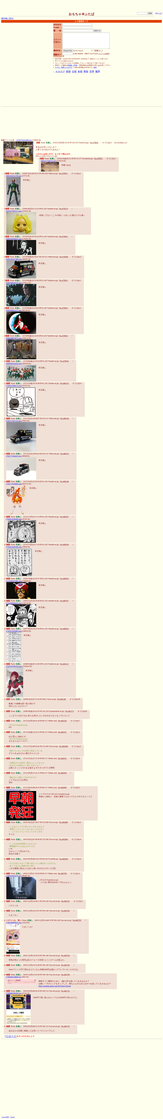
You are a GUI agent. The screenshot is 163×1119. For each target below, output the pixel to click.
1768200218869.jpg (13, 977)
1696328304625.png (14, 239)
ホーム (158, 13)
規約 (95, 67)
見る (56, 156)
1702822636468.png (14, 519)
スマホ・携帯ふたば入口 (63, 67)
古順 (74, 71)
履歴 (97, 71)
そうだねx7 (75, 721)
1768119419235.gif (13, 876)
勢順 (86, 71)
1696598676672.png (14, 338)
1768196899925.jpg (13, 923)
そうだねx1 (111, 158)
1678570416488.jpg (24, 140)
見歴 (91, 71)
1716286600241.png (14, 603)
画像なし (98, 51)
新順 (68, 71)
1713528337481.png (14, 581)
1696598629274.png (14, 283)
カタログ (60, 71)
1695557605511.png (13, 211)
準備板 (69, 65)
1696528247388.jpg (13, 259)
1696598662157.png (14, 310)
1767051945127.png (14, 790)
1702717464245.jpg (13, 456)
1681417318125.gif (48, 161)
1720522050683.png (14, 631)
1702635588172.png (14, 386)
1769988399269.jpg (13, 993)
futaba (13, 1117)
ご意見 (74, 65)
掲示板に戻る (7, 18)
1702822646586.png (14, 547)
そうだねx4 (76, 839)
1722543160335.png (14, 666)
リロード (11, 1036)
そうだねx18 (74, 699)
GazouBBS (5, 1117)
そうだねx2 (76, 173)
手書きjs (56, 42)
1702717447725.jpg (13, 421)
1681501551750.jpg (13, 176)
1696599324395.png (14, 363)
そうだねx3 (107, 143)
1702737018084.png (14, 484)
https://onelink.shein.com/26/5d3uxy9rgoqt (55, 986)
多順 (80, 71)
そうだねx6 (82, 711)
